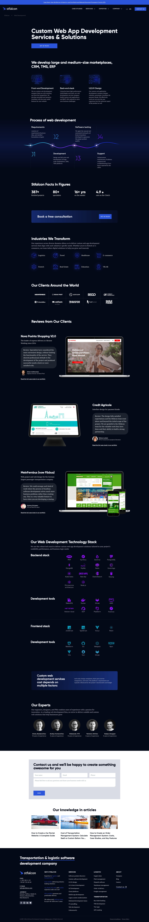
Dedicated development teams (78, 901)
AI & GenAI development (76, 885)
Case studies (48, 882)
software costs (58, 899)
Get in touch (44, 46)
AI (45, 888)
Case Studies (77, 9)
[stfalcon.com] (10, 9)
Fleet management (99, 879)
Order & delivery (99, 888)
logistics (54, 876)
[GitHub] (30, 902)
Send (39, 793)
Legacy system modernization (78, 898)
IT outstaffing (73, 904)
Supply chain (98, 876)
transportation (48, 878)
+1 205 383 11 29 (25, 880)
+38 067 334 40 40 (25, 882)
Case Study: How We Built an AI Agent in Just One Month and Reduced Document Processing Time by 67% (74, 2)
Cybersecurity (73, 910)
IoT (52, 888)
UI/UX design (73, 882)
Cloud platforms (74, 891)
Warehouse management (101, 885)
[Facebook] (21, 902)
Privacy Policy (125, 919)
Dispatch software (99, 882)
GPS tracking (98, 910)
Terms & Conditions (115, 919)
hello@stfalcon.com (26, 888)
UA (127, 9)
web (54, 888)
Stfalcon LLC (48, 919)
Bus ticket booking (99, 901)
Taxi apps (97, 907)
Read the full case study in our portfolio (33, 379)
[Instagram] (24, 902)
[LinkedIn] (27, 902)
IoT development (74, 888)
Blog (117, 879)
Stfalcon (6, 15)
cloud (48, 888)
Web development (74, 907)
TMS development (99, 904)
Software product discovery (77, 876)
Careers (118, 882)
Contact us (120, 887)
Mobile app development (76, 895)
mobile (61, 888)
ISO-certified (48, 893)
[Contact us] (140, 9)
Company (119, 876)
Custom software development (78, 879)
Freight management (100, 891)
